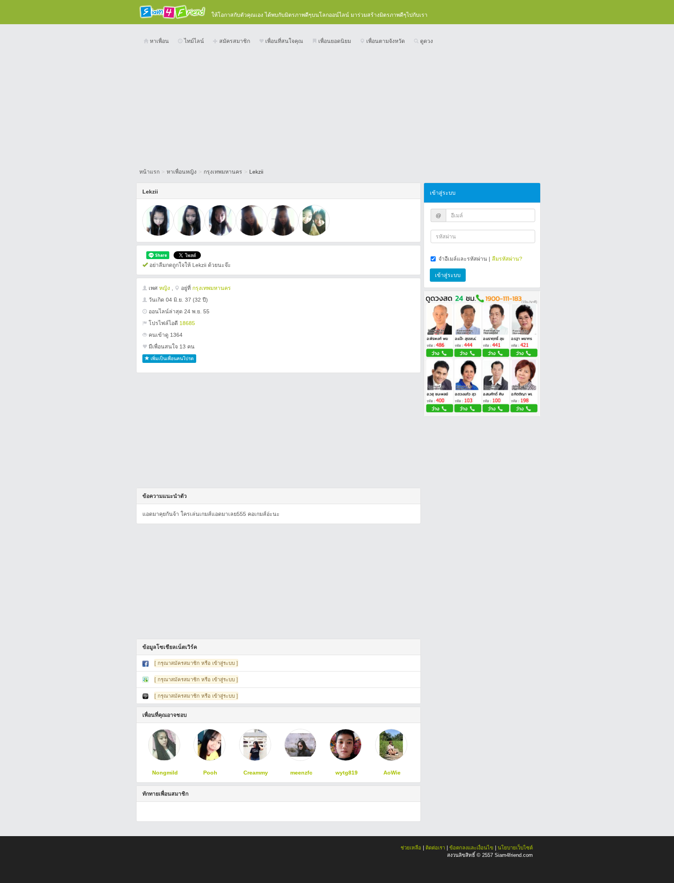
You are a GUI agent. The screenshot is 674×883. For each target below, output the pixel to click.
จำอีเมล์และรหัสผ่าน (462, 259)
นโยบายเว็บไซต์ (515, 848)
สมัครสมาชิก (234, 41)
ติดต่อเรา (435, 848)
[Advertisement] (337, 107)
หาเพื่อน (158, 41)
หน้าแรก (149, 172)
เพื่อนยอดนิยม (334, 41)
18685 (187, 323)
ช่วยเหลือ (411, 848)
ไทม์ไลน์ (193, 41)
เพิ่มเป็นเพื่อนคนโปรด (171, 358)
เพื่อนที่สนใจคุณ (283, 41)
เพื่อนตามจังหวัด (385, 41)
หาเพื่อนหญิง (182, 172)
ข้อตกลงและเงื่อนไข (471, 848)
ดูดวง (426, 41)
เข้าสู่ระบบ (448, 275)
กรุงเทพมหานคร (223, 172)
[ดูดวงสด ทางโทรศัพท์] (482, 353)
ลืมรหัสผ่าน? (507, 259)
